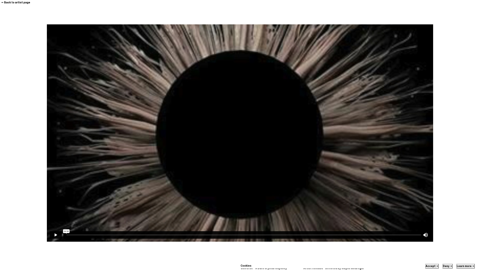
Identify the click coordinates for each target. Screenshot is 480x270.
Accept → (432, 266)
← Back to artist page (15, 2)
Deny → (447, 266)
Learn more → (465, 266)
